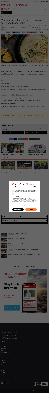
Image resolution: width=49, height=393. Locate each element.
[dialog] (24, 196)
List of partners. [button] (33, 201)
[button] (24, 196)
